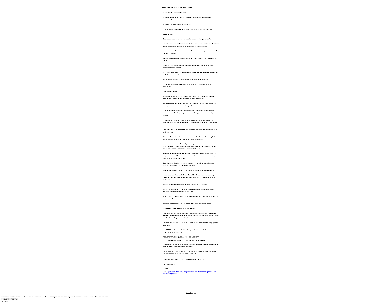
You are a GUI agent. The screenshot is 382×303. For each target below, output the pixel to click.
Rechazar (5, 299)
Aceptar (14, 299)
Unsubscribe (191, 293)
